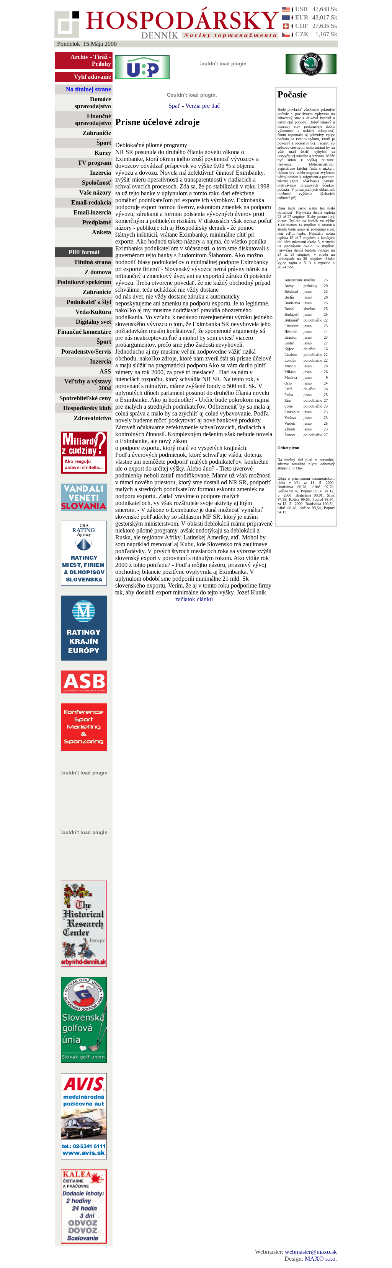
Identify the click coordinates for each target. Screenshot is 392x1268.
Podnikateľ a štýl (89, 302)
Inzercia (100, 172)
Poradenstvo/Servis (86, 351)
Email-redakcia (91, 202)
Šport (103, 143)
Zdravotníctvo (92, 418)
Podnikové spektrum (84, 282)
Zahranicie (97, 292)
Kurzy (103, 152)
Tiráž (100, 57)
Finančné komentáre (84, 331)
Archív (79, 57)
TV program (94, 162)
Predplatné (96, 222)
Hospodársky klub (87, 408)
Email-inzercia (92, 212)
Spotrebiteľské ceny (85, 398)
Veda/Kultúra (93, 311)
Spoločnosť (96, 182)
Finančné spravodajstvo (93, 119)
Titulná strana (92, 262)
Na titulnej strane (88, 89)
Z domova (98, 272)
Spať (174, 105)
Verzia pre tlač (202, 105)
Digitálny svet (93, 321)
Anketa (101, 232)
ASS (105, 371)
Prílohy (101, 63)
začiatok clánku (194, 599)
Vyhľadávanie (92, 76)
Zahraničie (97, 133)
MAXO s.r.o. (321, 1258)
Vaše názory (95, 192)
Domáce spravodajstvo (93, 102)
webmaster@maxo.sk (311, 1252)
